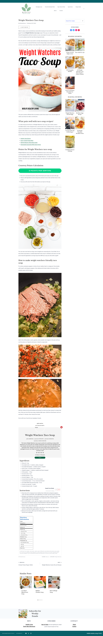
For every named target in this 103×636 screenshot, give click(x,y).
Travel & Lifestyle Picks (50, 6)
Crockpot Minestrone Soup (24, 592)
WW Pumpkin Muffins (70, 71)
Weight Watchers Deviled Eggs (70, 113)
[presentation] (26, 582)
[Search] (82, 20)
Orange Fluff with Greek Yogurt (69, 131)
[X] (28, 633)
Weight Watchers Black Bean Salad (29, 142)
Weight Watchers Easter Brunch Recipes (51, 564)
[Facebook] (26, 633)
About (55, 10)
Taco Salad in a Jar (80, 52)
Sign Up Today (44, 624)
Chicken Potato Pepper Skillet (25, 564)
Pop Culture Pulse (61, 6)
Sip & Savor (70, 6)
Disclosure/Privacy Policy (8, 633)
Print (40, 457)
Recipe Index (78, 6)
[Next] (58, 587)
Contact (61, 10)
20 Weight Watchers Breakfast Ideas (80, 132)
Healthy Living (29, 624)
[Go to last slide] (21, 587)
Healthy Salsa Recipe (26, 138)
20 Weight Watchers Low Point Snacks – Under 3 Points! (80, 72)
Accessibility (19, 633)
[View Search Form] (84, 8)
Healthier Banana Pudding (69, 150)
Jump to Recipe (24, 27)
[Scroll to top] (100, 632)
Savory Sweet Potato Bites (27, 140)
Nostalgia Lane (39, 6)
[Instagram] (31, 633)
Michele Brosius (23, 23)
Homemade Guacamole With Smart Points (31, 144)
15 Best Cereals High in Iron (70, 53)
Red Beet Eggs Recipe (79, 113)
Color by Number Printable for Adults (70, 92)
